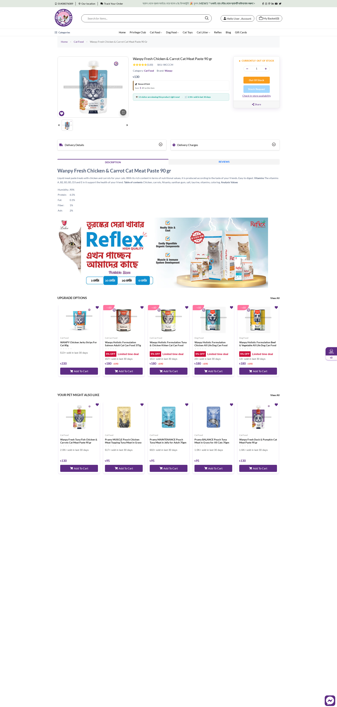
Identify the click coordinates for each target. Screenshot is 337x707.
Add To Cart (81, 371)
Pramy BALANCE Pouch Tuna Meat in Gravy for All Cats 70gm (211, 441)
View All (275, 298)
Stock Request (256, 89)
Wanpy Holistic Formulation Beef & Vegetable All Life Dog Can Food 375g (257, 344)
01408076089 (65, 3)
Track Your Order (113, 3)
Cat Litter (203, 32)
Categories (64, 32)
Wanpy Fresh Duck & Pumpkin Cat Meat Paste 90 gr (258, 441)
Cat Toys (188, 32)
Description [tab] (113, 162)
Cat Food (155, 32)
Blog (228, 32)
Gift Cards (241, 32)
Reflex (218, 32)
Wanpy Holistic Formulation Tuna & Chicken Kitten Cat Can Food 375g (168, 344)
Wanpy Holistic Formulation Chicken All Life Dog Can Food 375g (210, 344)
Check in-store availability (256, 95)
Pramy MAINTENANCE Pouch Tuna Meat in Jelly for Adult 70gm (168, 441)
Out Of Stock (256, 80)
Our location (88, 3)
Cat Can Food (111, 338)
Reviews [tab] (224, 161)
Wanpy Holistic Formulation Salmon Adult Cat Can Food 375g (123, 344)
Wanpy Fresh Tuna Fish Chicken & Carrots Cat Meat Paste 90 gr (78, 441)
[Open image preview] (123, 112)
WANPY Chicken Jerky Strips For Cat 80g (78, 344)
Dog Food (171, 32)
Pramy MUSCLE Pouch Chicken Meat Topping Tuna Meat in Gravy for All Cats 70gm (123, 441)
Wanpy (168, 70)
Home (122, 32)
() (271, 18)
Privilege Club (138, 32)
